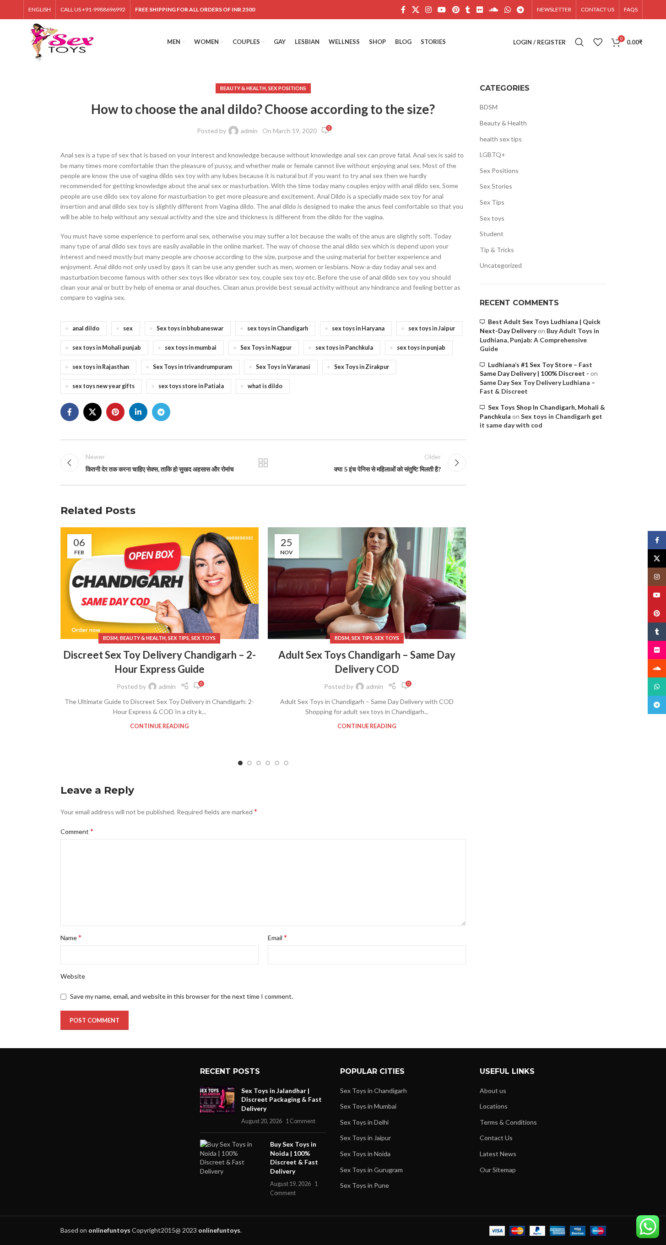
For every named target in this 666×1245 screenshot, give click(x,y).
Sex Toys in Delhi (364, 1122)
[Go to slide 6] (286, 763)
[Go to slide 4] (267, 763)
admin (249, 131)
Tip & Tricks (497, 250)
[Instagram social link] (428, 9)
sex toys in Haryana (358, 328)
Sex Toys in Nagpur (266, 347)
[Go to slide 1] (240, 763)
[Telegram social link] (520, 9)
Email (277, 937)
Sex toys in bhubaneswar (190, 328)
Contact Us (496, 1138)
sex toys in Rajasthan (100, 366)
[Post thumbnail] (217, 1106)
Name (70, 937)
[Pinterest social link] (455, 9)
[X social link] (415, 9)
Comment (76, 831)
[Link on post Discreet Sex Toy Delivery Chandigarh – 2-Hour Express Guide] (159, 583)
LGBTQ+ (492, 154)
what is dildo (265, 386)
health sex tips (501, 139)
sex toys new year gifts (103, 386)
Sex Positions (287, 88)
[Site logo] (61, 41)
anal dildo (85, 328)
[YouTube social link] (442, 9)
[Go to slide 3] (258, 763)
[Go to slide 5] (277, 763)
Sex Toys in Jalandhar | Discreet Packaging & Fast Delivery (281, 1099)
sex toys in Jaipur (431, 328)
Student (492, 234)
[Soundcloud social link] (493, 9)
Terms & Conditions (508, 1122)
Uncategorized (501, 265)
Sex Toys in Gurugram (371, 1170)
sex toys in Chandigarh (277, 328)
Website (72, 976)
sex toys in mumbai (191, 347)
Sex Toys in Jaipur (365, 1138)
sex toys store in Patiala (191, 386)
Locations (494, 1106)
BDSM (110, 638)
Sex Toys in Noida (365, 1154)
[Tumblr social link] (467, 9)
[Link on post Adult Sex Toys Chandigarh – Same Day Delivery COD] (367, 583)
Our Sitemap (498, 1170)
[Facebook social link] (403, 9)
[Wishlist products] (598, 42)
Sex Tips (178, 638)
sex (128, 328)
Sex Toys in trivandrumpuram (192, 366)
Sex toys (203, 638)
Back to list (263, 463)
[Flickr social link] (479, 9)
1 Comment (300, 1121)
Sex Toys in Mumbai (368, 1106)
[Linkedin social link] (138, 412)
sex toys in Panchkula (344, 347)
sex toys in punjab (421, 347)
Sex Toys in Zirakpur (361, 366)
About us (493, 1090)
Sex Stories (496, 186)
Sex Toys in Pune (364, 1185)
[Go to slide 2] (249, 763)
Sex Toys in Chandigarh (373, 1090)
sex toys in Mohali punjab (106, 347)
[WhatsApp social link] (507, 9)
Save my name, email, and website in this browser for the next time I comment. (181, 996)
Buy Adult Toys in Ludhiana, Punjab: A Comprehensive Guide (539, 339)
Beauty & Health (243, 88)
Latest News (498, 1154)
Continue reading (159, 726)
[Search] (579, 42)
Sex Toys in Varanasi (283, 366)
